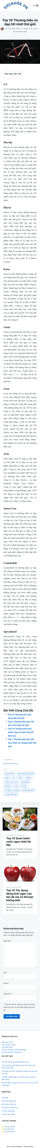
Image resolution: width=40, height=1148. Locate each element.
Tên (6, 972)
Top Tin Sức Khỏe (13, 887)
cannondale (9, 773)
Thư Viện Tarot (7, 1047)
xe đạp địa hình (28, 790)
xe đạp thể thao (11, 794)
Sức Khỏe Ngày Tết (9, 1101)
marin (20, 778)
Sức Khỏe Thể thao (10, 763)
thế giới (8, 786)
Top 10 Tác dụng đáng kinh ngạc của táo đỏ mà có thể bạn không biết (19, 895)
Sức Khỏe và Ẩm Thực (15, 835)
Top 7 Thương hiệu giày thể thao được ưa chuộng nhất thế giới (22, 743)
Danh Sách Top (7, 1042)
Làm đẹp (5, 1097)
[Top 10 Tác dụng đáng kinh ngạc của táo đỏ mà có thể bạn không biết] (20, 873)
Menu (37, 5)
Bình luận (8, 941)
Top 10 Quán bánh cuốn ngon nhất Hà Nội (18, 842)
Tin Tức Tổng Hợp (8, 1111)
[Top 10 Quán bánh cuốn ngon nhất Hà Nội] (20, 819)
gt (13, 778)
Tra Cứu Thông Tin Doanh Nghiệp (14, 1050)
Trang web (7, 993)
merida (28, 778)
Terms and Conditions (14, 1146)
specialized (25, 782)
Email (6, 983)
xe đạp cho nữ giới (12, 790)
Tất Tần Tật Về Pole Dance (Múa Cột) (15, 1062)
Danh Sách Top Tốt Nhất (25, 773)
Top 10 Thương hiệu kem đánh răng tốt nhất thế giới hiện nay (21, 732)
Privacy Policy (28, 1146)
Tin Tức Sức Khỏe (12, 28)
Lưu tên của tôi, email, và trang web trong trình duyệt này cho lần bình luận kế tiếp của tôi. (19, 1007)
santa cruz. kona (11, 782)
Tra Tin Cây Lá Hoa (9, 1045)
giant (7, 778)
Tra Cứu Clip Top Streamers (12, 1052)
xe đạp (23, 786)
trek (15, 786)
